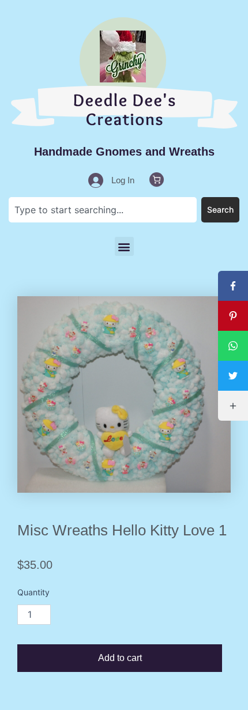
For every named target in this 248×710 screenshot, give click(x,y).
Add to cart (120, 658)
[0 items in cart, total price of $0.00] (156, 179)
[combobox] (103, 209)
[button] (124, 246)
